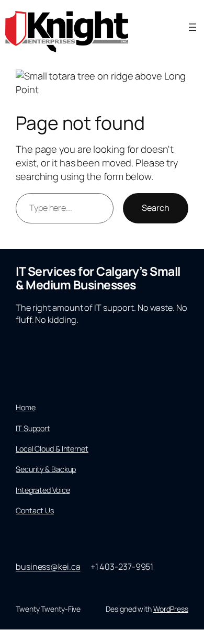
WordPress (170, 609)
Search (155, 207)
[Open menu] (192, 27)
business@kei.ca (48, 566)
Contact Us (35, 510)
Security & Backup (46, 469)
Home (26, 407)
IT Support (33, 428)
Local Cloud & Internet (52, 449)
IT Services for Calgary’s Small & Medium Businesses (98, 278)
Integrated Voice (43, 490)
